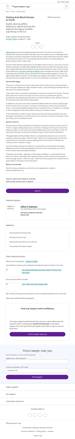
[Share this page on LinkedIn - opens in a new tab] (41, 46)
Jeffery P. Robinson (29, 206)
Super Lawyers (12, 387)
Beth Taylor (12, 39)
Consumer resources (15, 401)
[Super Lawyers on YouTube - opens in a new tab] (40, 415)
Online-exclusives (21, 11)
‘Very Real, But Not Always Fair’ (35, 284)
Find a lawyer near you (37, 334)
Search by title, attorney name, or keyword (19, 181)
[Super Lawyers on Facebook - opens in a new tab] (30, 415)
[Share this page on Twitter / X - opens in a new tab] (37, 46)
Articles (13, 11)
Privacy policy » (41, 431)
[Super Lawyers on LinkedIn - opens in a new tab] (45, 415)
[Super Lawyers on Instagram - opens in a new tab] (35, 415)
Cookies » (50, 431)
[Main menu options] (8, 6)
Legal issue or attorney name (16, 358)
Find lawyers (37, 377)
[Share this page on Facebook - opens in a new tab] (33, 46)
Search (37, 191)
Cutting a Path (32, 261)
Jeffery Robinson (11, 52)
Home (7, 11)
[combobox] (37, 185)
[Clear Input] (67, 185)
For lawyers (11, 394)
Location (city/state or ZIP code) (17, 367)
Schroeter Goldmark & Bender (29, 71)
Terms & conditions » (28, 431)
